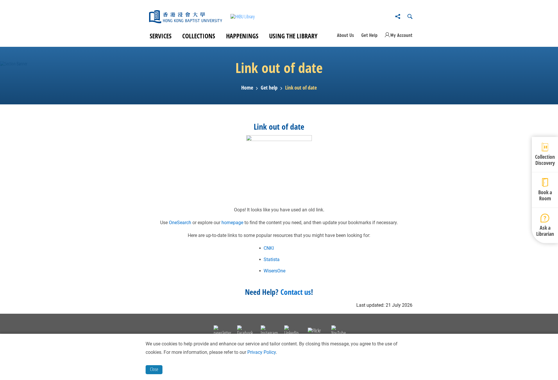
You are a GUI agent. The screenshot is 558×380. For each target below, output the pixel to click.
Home (247, 88)
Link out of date (301, 88)
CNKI (269, 248)
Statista (272, 259)
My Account (401, 35)
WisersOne (274, 271)
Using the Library (293, 35)
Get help (269, 88)
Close (154, 369)
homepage (232, 222)
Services (160, 35)
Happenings (242, 35)
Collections (198, 35)
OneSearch (180, 222)
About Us (345, 35)
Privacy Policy (261, 352)
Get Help (369, 35)
